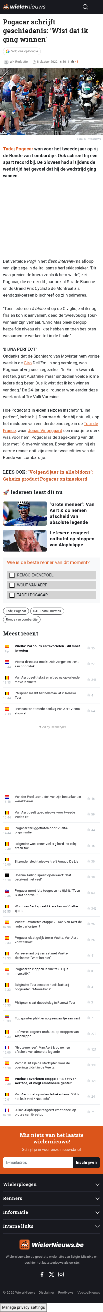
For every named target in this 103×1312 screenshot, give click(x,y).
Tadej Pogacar (18, 148)
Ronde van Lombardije (22, 619)
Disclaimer (46, 1292)
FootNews (66, 1292)
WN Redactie (19, 61)
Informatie (15, 1212)
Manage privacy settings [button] (23, 1307)
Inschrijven (86, 1162)
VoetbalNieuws (89, 1292)
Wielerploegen (20, 1184)
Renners (12, 1198)
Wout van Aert (32, 585)
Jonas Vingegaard (45, 430)
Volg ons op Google (24, 51)
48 (76, 61)
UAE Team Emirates (47, 611)
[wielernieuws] (51, 1245)
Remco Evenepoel (35, 575)
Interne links (18, 1226)
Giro (28, 362)
